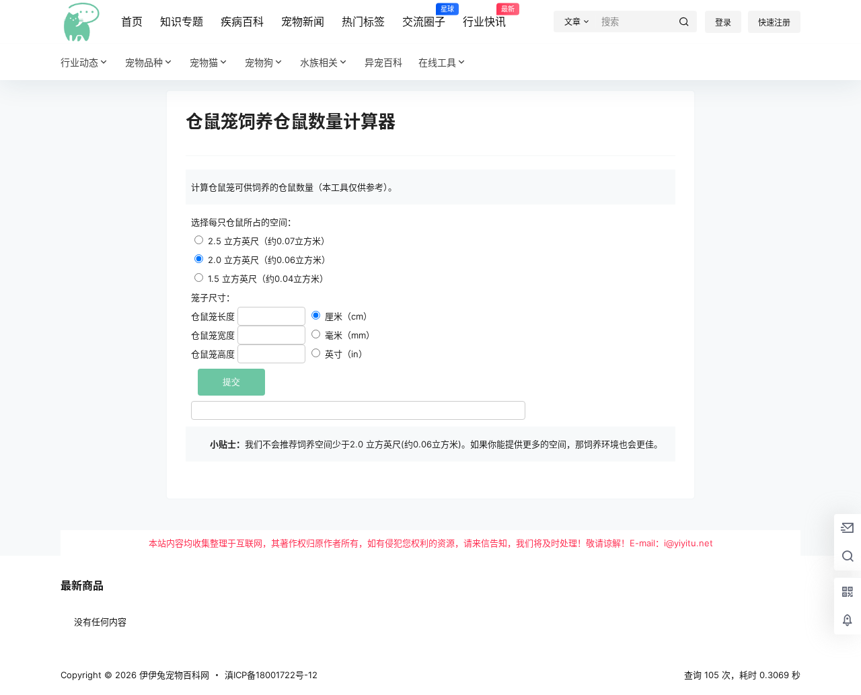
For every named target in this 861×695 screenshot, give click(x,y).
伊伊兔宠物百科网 (173, 674)
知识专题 (181, 21)
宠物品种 (144, 62)
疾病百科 (242, 21)
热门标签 (363, 21)
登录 (723, 22)
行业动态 (79, 62)
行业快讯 (484, 17)
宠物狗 (259, 62)
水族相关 (319, 62)
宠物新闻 (302, 21)
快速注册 (774, 22)
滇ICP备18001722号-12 (271, 674)
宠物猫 (204, 62)
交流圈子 (423, 17)
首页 (132, 21)
